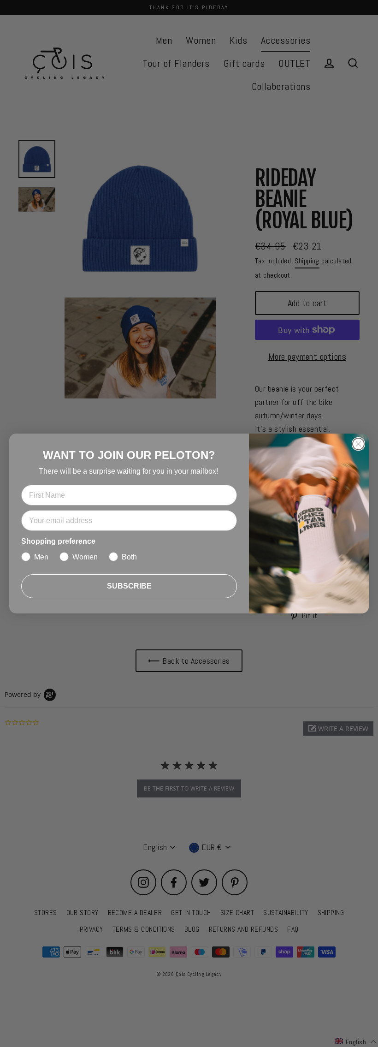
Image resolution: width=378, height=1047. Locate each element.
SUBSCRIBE (129, 586)
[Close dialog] (358, 444)
